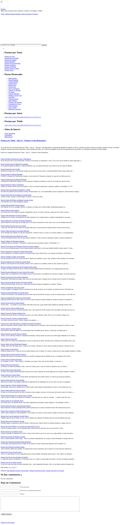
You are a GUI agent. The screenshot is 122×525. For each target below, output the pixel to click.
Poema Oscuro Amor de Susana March (12, 303)
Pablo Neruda (12, 78)
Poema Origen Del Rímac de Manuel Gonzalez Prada (17, 200)
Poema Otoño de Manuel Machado (11, 359)
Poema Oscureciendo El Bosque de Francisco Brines (17, 282)
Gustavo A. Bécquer (14, 90)
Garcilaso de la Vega (14, 104)
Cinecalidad (8, 135)
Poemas (3, 9)
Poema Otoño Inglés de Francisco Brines (13, 390)
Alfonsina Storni (13, 99)
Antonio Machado (13, 94)
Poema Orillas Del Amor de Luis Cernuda (13, 226)
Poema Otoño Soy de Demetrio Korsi (12, 401)
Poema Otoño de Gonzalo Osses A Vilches (13, 334)
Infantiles (17, 14)
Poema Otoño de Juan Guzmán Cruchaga (13, 354)
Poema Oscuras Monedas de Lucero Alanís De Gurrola (17, 272)
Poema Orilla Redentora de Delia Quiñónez (14, 215)
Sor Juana (11, 92)
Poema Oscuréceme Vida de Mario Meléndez (14, 277)
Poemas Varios (9, 70)
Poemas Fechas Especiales (12, 63)
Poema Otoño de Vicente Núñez (10, 375)
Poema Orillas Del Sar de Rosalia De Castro (14, 236)
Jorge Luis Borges (13, 88)
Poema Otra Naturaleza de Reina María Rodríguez (16, 442)
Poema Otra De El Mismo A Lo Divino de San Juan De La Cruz (20, 426)
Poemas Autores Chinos (12, 68)
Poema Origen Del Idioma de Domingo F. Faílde (15, 190)
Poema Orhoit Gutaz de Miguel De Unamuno (14, 164)
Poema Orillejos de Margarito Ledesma (12, 241)
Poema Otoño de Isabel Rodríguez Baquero (14, 344)
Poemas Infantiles (10, 61)
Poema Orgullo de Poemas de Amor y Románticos (16, 159)
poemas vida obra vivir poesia (55, 470)
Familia (12, 14)
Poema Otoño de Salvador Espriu (11, 370)
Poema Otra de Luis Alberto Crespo (11, 431)
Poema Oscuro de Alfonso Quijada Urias (13, 313)
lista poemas (25, 470)
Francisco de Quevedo (15, 102)
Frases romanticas (10, 133)
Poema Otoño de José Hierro (9, 349)
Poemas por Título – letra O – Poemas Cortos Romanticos (23, 141)
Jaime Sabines (12, 100)
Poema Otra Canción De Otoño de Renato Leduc (15, 411)
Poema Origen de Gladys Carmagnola (12, 184)
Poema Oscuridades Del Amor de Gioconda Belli (15, 298)
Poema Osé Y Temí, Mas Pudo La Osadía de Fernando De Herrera (21, 323)
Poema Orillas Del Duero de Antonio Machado (15, 231)
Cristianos (35, 14)
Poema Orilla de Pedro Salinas (10, 210)
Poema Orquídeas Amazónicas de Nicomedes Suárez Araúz (19, 267)
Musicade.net (9, 137)
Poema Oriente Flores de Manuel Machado (14, 179)
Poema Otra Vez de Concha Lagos (11, 452)
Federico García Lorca (15, 95)
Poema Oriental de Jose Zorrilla (10, 169)
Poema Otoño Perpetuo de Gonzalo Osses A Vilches (16, 395)
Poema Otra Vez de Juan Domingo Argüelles (14, 457)
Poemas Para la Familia (12, 58)
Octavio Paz (12, 87)
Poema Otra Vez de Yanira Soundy (11, 462)
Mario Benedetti (13, 80)
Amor (2, 14)
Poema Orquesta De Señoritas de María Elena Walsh (16, 251)
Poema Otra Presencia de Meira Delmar (13, 447)
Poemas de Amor (10, 56)
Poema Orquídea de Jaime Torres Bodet (13, 256)
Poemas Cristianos (10, 65)
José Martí (11, 97)
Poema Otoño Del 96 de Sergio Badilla (12, 380)
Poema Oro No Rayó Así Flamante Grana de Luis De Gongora (20, 246)
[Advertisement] (61, 29)
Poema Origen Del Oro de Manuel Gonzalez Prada (16, 195)
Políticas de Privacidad (7, 522)
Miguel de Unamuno (14, 109)
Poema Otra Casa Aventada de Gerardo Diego (14, 416)
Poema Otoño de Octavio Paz (10, 365)
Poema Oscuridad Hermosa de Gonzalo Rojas (14, 293)
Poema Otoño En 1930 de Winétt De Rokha (14, 385)
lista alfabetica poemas (13, 470)
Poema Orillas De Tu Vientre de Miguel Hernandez (16, 220)
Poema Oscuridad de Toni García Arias (12, 287)
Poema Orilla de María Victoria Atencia (12, 205)
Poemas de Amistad (10, 60)
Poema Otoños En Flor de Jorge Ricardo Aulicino (16, 406)
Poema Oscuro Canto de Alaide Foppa (12, 308)
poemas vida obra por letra (37, 470)
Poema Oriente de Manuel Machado (11, 174)
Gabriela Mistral (13, 82)
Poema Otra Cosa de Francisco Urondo (12, 421)
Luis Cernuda (12, 107)
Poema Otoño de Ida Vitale (9, 339)
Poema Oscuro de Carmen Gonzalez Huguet (14, 318)
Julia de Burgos (13, 106)
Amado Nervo (12, 83)
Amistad (7, 14)
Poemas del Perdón (10, 67)
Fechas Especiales (26, 14)
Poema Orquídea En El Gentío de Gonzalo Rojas (15, 262)
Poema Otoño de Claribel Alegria (11, 329)
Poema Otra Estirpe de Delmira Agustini (13, 437)
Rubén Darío (12, 85)
